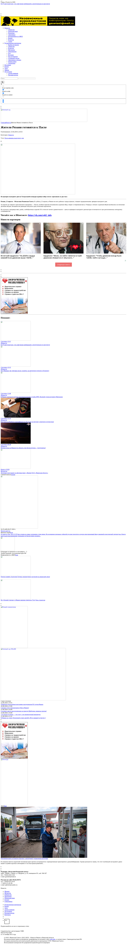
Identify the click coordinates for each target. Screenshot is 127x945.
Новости (7, 28)
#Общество (8, 895)
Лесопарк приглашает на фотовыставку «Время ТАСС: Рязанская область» (24, 473)
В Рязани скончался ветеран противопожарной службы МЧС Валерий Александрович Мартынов (32, 397)
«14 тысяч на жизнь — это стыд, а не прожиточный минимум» (21, 714)
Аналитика (11, 63)
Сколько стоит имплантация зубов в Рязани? (15, 708)
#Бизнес (7, 891)
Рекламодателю (13, 75)
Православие (12, 61)
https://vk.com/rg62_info (40, 215)
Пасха (6, 138)
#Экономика (8, 901)
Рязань (3, 9)
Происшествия (13, 31)
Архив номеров (13, 73)
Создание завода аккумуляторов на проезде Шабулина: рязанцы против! (24, 711)
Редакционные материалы (12, 43)
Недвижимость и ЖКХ (15, 36)
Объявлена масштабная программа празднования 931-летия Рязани (22, 704)
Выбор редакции (13, 45)
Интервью (7, 65)
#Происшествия (9, 898)
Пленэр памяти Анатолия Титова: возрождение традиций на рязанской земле (25, 577)
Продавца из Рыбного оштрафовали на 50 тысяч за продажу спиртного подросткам (27, 422)
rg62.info (52, 939)
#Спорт (6, 900)
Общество (11, 30)
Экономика (11, 35)
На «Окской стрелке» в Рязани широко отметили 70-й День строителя (23, 600)
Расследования (13, 56)
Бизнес (10, 38)
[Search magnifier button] (2, 82)
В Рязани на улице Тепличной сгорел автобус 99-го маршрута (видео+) (23, 718)
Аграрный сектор (13, 58)
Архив (13, 474)
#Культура (4, 471)
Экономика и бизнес (14, 60)
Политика (11, 33)
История (11, 55)
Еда (9, 53)
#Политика (8, 896)
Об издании (8, 71)
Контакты (7, 915)
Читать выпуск (5, 531)
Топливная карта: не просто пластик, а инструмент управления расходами (24, 858)
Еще (11, 532)
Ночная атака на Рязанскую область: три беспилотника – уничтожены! (23, 448)
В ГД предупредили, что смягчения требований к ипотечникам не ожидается (25, 4)
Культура (11, 40)
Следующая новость (63, 264)
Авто (6, 68)
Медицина (11, 50)
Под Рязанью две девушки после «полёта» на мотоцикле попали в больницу (25, 371)
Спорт (10, 41)
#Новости (4, 343)
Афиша (6, 70)
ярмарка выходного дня (16, 138)
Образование (12, 51)
